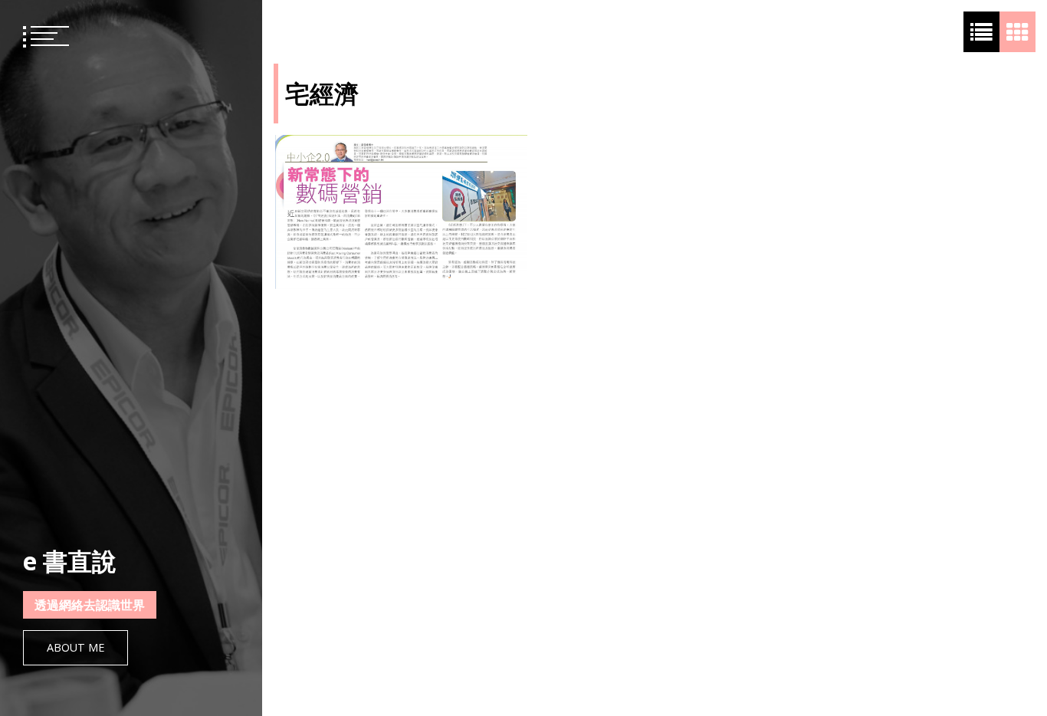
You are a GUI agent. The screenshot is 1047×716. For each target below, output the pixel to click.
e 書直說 (70, 560)
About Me (75, 647)
